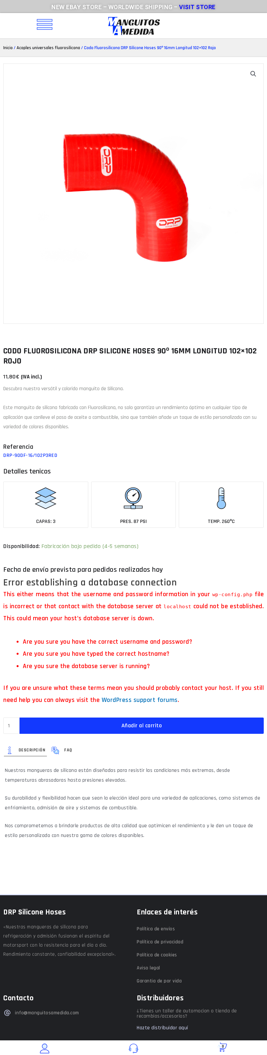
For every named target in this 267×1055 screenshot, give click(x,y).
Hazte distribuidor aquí (162, 1027)
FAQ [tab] (68, 750)
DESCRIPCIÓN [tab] (32, 750)
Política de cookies (157, 955)
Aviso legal (148, 968)
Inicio (8, 48)
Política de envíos (156, 929)
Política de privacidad (160, 942)
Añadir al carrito (141, 725)
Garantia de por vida (159, 981)
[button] (253, 74)
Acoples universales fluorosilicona (48, 48)
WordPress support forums (140, 700)
